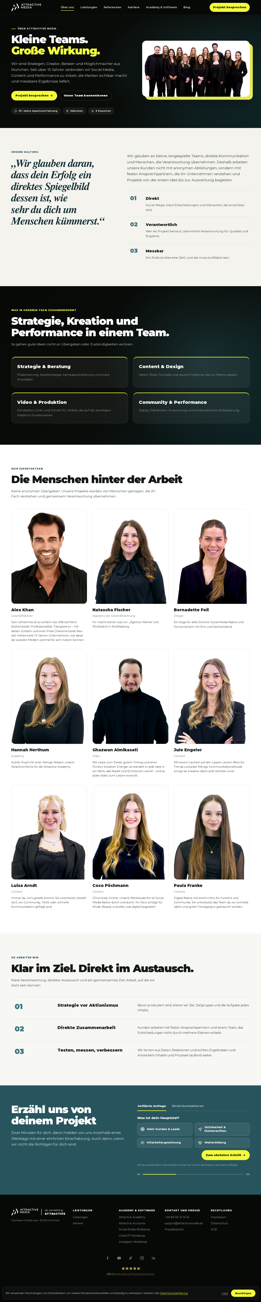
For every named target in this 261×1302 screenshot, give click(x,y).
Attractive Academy (132, 1217)
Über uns (67, 7)
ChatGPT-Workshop (132, 1235)
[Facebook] (108, 1258)
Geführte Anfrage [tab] (152, 1106)
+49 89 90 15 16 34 (177, 1217)
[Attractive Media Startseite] (26, 7)
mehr (225, 1293)
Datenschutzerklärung (174, 1293)
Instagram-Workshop (133, 1242)
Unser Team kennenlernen (86, 95)
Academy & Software (161, 7)
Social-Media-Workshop (134, 1229)
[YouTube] (119, 1258)
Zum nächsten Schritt (226, 1155)
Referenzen (112, 7)
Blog (186, 7)
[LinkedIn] (153, 1258)
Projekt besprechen (229, 7)
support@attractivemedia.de (184, 1223)
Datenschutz (219, 1223)
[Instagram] (142, 1258)
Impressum (218, 1217)
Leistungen (88, 7)
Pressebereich (174, 1229)
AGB (214, 1229)
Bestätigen (243, 1293)
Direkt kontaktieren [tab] (188, 1106)
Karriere (133, 7)
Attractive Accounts (132, 1223)
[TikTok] (130, 1258)
